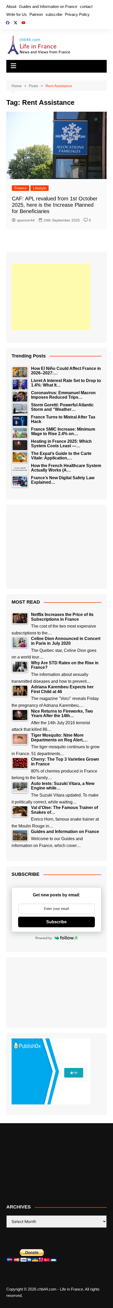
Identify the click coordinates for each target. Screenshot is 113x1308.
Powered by (43, 938)
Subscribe (56, 922)
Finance (20, 188)
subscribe (53, 14)
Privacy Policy (77, 14)
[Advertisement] (51, 297)
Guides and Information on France (48, 6)
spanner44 (26, 220)
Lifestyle (39, 188)
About (11, 6)
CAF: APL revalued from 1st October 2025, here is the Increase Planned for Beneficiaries (54, 205)
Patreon (36, 14)
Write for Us (16, 14)
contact (86, 6)
